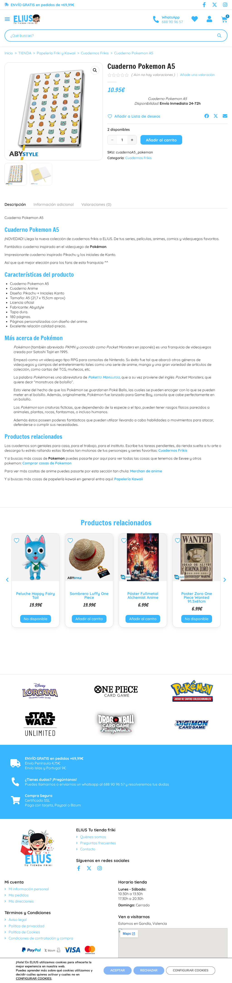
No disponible (143, 618)
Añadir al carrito (161, 140)
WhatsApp (171, 17)
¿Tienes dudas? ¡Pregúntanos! (51, 779)
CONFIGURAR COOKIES (33, 979)
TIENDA (24, 53)
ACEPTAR (117, 970)
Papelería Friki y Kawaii (56, 53)
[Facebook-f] (204, 4)
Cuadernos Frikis (95, 53)
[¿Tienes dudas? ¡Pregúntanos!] (15, 782)
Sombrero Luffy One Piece (35, 595)
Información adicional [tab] (54, 204)
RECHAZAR (148, 970)
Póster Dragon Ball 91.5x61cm (196, 595)
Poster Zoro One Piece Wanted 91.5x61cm (143, 597)
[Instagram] (224, 4)
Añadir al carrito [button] (35, 618)
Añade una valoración (197, 75)
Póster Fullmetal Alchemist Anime (89, 595)
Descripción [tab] (15, 204)
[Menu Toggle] (7, 19)
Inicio (9, 53)
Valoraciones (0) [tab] (96, 204)
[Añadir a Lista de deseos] (17, 540)
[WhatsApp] (156, 19)
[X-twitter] (214, 4)
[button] (95, 70)
